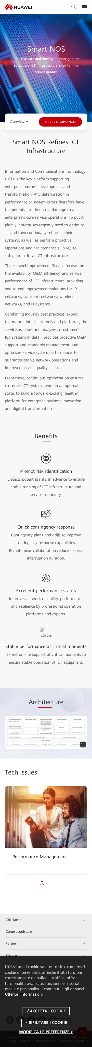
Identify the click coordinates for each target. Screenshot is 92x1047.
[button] (42, 883)
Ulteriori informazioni (24, 994)
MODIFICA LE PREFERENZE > (46, 1032)
